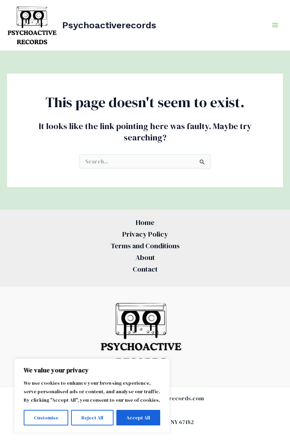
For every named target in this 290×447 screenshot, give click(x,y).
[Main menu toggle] (275, 25)
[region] (92, 396)
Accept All (138, 417)
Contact (145, 269)
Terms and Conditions (145, 246)
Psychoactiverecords (109, 25)
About (145, 257)
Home (145, 222)
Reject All (92, 417)
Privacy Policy (145, 234)
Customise (46, 417)
